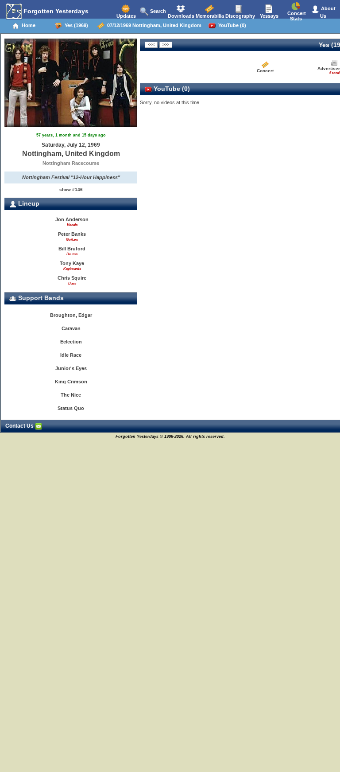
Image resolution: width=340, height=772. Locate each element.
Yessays (268, 16)
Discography (239, 16)
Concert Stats (296, 16)
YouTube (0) (231, 25)
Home (27, 25)
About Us (328, 12)
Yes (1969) (75, 25)
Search (157, 11)
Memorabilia (209, 16)
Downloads (180, 16)
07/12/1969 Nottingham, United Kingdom (152, 25)
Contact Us (20, 426)
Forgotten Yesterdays (55, 11)
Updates (125, 16)
